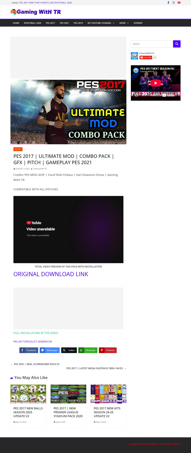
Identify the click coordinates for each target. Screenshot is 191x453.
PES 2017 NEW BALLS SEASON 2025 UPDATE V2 (28, 412)
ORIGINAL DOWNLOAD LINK (50, 274)
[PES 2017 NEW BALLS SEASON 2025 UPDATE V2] (28, 386)
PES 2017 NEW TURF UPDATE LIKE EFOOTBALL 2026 (45, 2)
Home (16, 23)
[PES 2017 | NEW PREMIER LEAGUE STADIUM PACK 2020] (68, 386)
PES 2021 (64, 23)
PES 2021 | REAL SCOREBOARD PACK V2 (34, 364)
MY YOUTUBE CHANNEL (99, 23)
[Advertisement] (68, 58)
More (123, 23)
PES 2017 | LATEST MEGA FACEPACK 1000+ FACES (96, 368)
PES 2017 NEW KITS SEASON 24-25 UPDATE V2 (107, 412)
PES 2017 (50, 23)
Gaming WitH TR (40, 168)
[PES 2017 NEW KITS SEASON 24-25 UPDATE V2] (108, 386)
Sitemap (138, 23)
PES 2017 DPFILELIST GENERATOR (32, 341)
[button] (113, 23)
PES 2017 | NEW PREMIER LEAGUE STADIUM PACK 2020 (68, 412)
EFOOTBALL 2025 (32, 23)
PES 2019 (78, 23)
